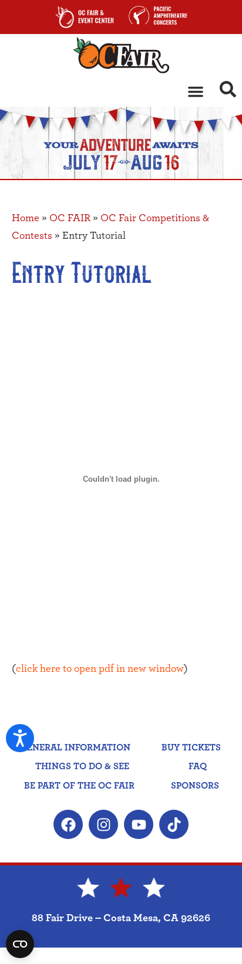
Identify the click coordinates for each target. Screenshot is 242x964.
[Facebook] (68, 824)
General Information (75, 747)
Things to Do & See (82, 766)
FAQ (198, 766)
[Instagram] (103, 824)
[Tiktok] (174, 824)
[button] (195, 91)
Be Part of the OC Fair (79, 785)
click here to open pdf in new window (100, 669)
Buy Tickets (191, 747)
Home (25, 218)
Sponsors (195, 785)
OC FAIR (69, 218)
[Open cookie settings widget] (20, 944)
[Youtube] (138, 824)
